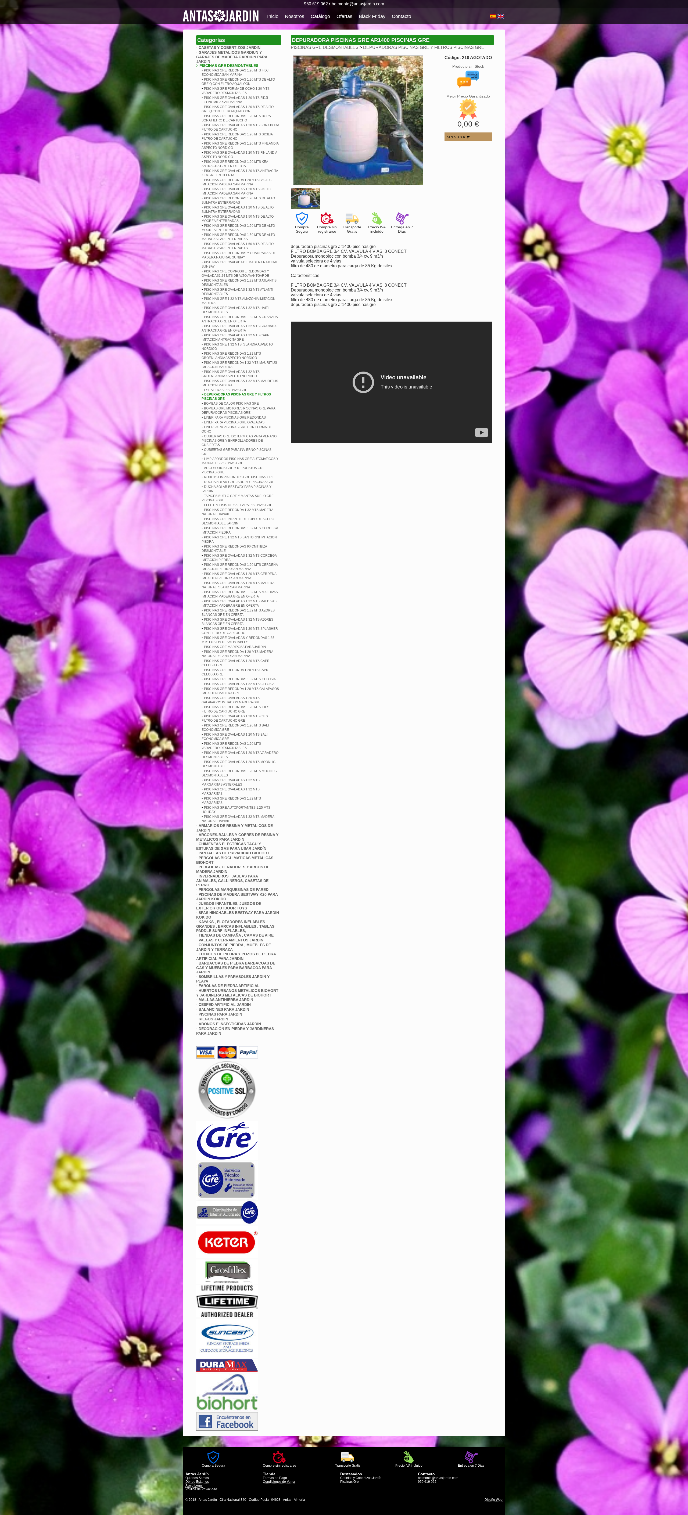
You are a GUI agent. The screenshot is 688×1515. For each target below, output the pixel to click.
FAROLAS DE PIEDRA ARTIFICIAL (229, 986)
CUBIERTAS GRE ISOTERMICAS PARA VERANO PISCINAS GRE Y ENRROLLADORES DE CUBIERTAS (239, 440)
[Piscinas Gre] (227, 1158)
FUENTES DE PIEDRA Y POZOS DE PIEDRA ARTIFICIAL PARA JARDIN (236, 956)
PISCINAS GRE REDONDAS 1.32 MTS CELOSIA (240, 679)
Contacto (401, 16)
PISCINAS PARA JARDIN (220, 1014)
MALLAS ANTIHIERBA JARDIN (226, 1000)
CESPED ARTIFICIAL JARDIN (225, 1004)
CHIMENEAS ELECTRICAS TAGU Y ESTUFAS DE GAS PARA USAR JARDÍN (231, 846)
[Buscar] (487, 16)
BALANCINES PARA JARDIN (224, 1009)
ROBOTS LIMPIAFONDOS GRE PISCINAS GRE (239, 477)
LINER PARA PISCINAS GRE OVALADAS (234, 422)
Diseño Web (494, 1500)
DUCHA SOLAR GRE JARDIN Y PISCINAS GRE (239, 482)
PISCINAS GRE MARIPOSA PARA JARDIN (235, 647)
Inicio (272, 16)
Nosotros (294, 16)
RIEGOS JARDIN (213, 1019)
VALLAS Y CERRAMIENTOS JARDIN (231, 940)
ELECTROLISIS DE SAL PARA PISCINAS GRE (238, 505)
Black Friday (372, 16)
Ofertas (344, 16)
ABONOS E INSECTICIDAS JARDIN (230, 1024)
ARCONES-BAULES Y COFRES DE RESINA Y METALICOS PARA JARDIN (237, 837)
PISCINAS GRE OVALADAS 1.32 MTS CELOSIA (239, 684)
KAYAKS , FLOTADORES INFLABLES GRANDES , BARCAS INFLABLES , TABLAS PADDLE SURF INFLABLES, (235, 926)
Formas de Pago (275, 1478)
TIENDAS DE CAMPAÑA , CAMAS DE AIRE (236, 935)
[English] (500, 16)
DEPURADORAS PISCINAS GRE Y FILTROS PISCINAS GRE (423, 47)
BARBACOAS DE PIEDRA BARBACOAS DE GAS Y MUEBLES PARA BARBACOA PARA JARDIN (235, 967)
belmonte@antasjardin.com (358, 4)
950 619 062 (316, 4)
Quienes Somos (197, 1478)
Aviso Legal (194, 1485)
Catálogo (320, 16)
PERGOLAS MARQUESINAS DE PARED (233, 889)
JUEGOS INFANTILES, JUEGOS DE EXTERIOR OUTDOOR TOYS (228, 905)
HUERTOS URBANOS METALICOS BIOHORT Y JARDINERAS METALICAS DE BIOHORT (237, 992)
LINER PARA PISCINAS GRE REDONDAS (235, 417)
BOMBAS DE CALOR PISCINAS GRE (231, 403)
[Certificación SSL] (227, 1118)
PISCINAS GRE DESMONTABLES (325, 47)
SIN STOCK (456, 136)
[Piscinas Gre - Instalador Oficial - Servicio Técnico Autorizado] (227, 1223)
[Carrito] (489, 16)
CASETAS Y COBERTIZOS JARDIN (229, 47)
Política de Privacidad (201, 1489)
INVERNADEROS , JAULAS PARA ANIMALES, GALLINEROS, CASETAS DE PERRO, (232, 880)
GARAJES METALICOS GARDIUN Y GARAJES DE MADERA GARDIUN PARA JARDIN (231, 56)
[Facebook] (227, 1429)
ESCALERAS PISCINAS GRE (225, 390)
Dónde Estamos (197, 1482)
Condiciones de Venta (279, 1482)
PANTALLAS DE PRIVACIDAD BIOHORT (234, 853)
